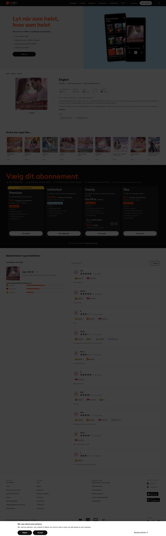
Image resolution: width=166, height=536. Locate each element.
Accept (40, 532)
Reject (24, 532)
